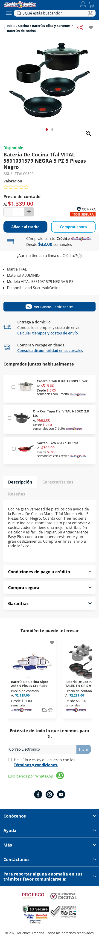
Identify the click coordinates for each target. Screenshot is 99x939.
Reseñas (16, 494)
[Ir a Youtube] (61, 795)
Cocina (23, 25)
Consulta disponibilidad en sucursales (50, 350)
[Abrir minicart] (91, 5)
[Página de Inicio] (20, 4)
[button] (83, 4)
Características (57, 482)
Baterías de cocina (21, 31)
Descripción (20, 482)
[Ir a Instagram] (50, 795)
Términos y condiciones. (36, 764)
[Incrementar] (29, 211)
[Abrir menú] (8, 13)
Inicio (11, 25)
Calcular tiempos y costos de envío (47, 333)
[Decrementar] (8, 211)
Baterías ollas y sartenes (51, 25)
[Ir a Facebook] (38, 795)
